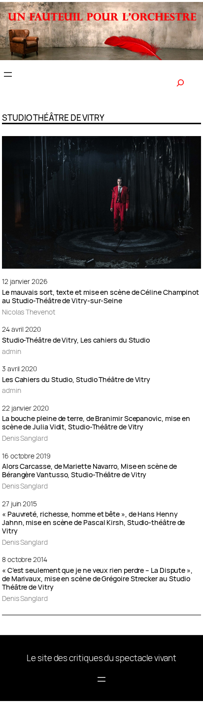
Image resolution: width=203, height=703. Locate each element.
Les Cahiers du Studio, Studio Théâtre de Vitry (76, 380)
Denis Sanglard (25, 438)
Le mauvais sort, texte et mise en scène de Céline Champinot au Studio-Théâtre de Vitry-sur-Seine (100, 296)
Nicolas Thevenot (28, 311)
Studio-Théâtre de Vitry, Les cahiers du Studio (76, 340)
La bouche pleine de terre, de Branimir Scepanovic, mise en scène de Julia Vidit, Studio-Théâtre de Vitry (96, 423)
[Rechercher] (180, 83)
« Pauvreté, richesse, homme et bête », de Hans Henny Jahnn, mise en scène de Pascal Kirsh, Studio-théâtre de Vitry (93, 522)
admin (11, 351)
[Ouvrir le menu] (8, 74)
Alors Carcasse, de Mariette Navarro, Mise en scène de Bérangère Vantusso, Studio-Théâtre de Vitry (89, 470)
